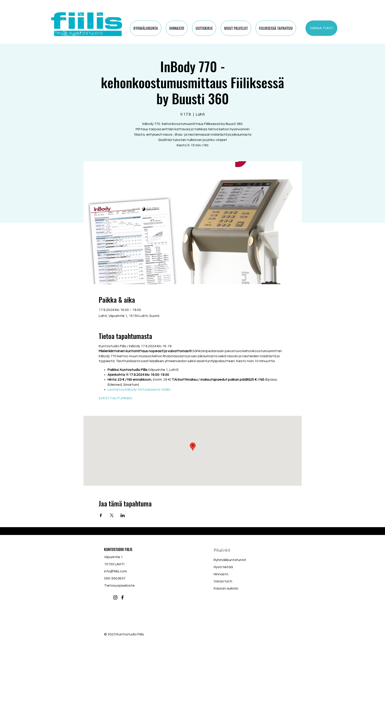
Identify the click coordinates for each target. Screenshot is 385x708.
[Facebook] (122, 597)
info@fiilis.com (115, 571)
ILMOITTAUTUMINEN (115, 398)
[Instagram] (115, 597)
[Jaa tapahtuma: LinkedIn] (123, 515)
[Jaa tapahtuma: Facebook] (101, 515)
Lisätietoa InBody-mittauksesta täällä (139, 389)
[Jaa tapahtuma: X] (112, 515)
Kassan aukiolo (226, 588)
